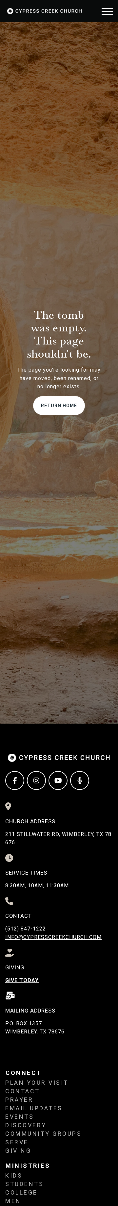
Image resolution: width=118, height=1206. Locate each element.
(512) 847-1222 (25, 929)
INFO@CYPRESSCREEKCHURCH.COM (53, 937)
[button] (107, 11)
